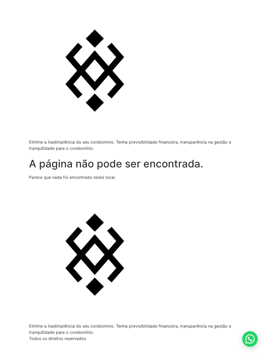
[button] (250, 339)
